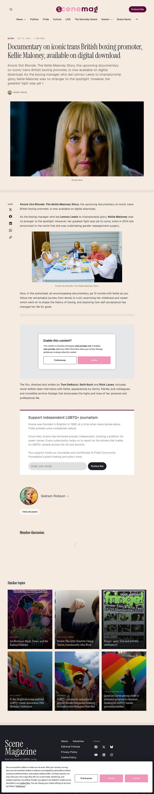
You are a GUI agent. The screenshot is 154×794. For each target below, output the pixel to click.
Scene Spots (124, 19)
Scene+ (105, 19)
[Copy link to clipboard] (10, 237)
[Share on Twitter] (10, 209)
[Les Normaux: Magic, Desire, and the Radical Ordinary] (30, 619)
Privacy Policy (69, 752)
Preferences (86, 778)
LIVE (68, 19)
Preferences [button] (20, 786)
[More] (137, 19)
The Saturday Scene (86, 19)
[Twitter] (104, 747)
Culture (57, 19)
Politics (34, 19)
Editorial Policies (70, 746)
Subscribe (137, 9)
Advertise (78, 741)
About (64, 741)
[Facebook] (96, 747)
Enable (94, 360)
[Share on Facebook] (10, 216)
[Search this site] (11, 9)
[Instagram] (112, 755)
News (19, 19)
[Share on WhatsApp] (10, 230)
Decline (111, 778)
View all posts (30, 511)
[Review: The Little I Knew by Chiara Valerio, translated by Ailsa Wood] (77, 619)
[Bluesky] (112, 747)
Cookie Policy (68, 757)
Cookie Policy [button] (24, 783)
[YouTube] (96, 755)
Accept (136, 778)
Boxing (11, 38)
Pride (46, 19)
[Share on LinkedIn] (10, 223)
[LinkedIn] (104, 755)
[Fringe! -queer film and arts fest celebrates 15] (124, 619)
